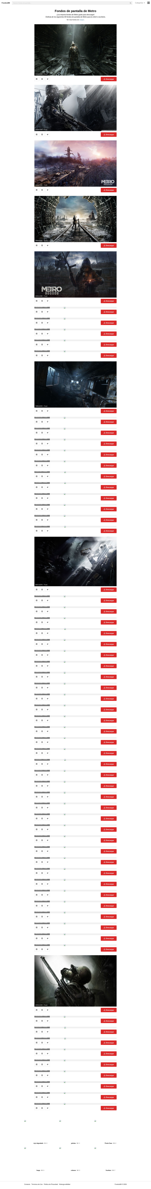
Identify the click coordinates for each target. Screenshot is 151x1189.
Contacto (27, 1184)
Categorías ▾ (140, 3)
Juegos (81, 20)
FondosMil (6, 3)
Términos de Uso (37, 1184)
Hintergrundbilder (64, 1184)
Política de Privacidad (51, 1184)
